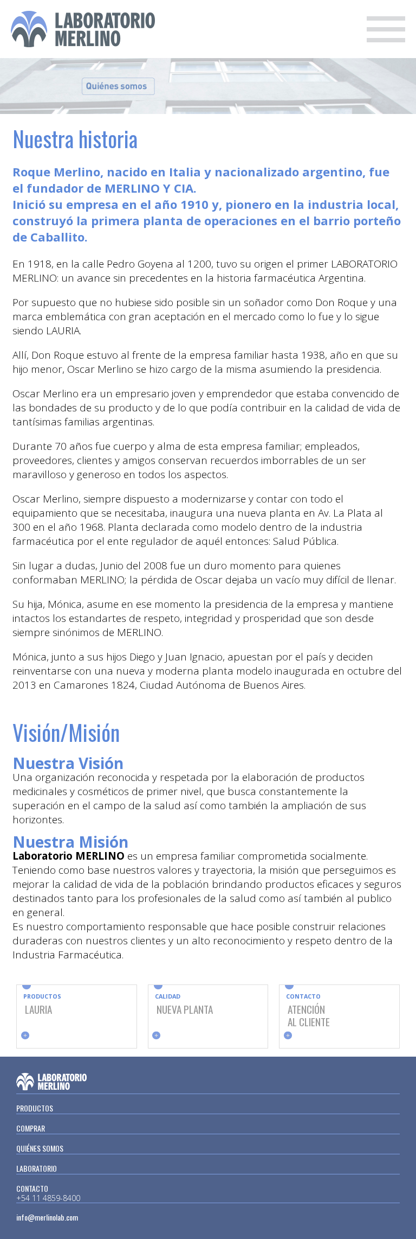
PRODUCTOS (34, 1108)
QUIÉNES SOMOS (39, 1148)
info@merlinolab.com (47, 1217)
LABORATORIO (36, 1168)
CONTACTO (32, 1188)
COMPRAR (30, 1128)
